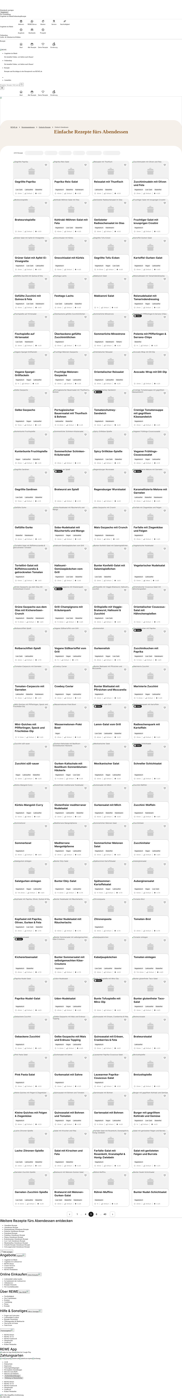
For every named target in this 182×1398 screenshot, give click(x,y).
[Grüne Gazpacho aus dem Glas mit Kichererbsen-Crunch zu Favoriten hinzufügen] (45, 590)
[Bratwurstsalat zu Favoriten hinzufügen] (164, 1019)
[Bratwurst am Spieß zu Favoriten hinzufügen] (85, 472)
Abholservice (8, 1283)
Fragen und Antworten (11, 1315)
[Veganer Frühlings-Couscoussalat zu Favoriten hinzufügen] (164, 434)
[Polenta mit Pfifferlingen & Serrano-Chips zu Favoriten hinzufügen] (164, 317)
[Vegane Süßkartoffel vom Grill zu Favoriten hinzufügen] (85, 631)
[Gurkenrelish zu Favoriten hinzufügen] (125, 631)
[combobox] (9, 85)
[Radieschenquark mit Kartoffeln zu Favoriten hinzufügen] (164, 707)
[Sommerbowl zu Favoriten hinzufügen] (45, 826)
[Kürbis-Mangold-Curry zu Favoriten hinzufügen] (45, 788)
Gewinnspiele (8, 1268)
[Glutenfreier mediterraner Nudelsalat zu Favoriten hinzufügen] (85, 788)
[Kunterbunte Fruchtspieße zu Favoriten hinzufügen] (45, 434)
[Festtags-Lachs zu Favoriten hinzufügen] (85, 279)
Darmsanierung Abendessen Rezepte (16, 1229)
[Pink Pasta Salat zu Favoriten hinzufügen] (45, 1057)
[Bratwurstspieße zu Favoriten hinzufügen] (45, 203)
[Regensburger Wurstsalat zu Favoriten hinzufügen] (125, 472)
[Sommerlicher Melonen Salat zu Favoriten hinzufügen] (125, 826)
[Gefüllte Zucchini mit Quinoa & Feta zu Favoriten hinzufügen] (45, 279)
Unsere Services (9, 1266)
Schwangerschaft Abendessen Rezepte (17, 1247)
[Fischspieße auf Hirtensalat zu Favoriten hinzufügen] (45, 317)
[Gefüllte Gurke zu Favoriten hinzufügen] (45, 510)
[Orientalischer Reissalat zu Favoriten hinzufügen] (125, 355)
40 (105, 1214)
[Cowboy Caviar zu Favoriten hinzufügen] (85, 669)
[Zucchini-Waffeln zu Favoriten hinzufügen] (164, 788)
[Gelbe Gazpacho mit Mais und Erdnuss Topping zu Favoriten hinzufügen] (85, 1019)
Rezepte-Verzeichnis (11, 1319)
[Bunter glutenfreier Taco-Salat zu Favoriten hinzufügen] (164, 981)
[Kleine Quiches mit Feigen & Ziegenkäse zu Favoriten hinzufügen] (45, 1095)
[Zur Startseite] (7, 3)
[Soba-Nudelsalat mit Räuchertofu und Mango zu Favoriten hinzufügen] (85, 510)
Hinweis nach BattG (11, 1372)
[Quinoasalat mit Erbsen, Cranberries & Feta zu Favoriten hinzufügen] (125, 1019)
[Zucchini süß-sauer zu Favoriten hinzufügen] (45, 746)
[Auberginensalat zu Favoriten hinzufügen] (164, 864)
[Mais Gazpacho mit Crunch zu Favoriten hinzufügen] (125, 510)
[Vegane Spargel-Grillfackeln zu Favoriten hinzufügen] (45, 355)
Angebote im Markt (10, 1260)
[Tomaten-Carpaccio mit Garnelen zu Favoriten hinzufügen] (45, 669)
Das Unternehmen (10, 1298)
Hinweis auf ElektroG (11, 1374)
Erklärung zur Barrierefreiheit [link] (13, 1378)
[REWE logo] (3, 50)
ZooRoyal (7, 1342)
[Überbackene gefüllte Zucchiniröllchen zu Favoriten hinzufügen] (85, 317)
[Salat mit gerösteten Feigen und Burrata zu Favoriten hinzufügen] (164, 1133)
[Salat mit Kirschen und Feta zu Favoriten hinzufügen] (85, 1133)
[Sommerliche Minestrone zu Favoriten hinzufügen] (125, 317)
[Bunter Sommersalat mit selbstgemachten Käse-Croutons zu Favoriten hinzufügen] (85, 940)
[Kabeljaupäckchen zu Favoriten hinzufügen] (125, 940)
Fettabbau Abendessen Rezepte (14, 1235)
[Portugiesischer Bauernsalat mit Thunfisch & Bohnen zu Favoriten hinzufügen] (85, 393)
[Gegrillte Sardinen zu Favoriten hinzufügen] (45, 472)
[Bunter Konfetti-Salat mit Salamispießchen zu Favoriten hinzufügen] (125, 548)
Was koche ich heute (11, 1323)
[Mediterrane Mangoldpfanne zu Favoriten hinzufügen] (85, 826)
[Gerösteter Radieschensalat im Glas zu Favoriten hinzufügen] (125, 203)
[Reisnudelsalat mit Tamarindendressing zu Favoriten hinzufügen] (164, 279)
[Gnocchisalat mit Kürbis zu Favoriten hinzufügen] (85, 241)
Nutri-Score (8, 1325)
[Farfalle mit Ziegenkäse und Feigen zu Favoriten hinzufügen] (164, 510)
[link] (93, 55)
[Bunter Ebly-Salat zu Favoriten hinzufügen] (85, 864)
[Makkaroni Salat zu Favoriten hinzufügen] (125, 279)
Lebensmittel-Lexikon (11, 1317)
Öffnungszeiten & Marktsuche (14, 1321)
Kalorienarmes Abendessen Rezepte (16, 1239)
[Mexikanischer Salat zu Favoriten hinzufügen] (125, 746)
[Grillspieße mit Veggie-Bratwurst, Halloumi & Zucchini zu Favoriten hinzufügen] (125, 590)
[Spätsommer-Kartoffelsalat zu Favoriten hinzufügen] (125, 864)
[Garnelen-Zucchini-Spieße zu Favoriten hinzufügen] (45, 1175)
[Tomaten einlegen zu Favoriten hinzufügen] (164, 940)
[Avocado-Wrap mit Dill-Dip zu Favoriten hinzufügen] (164, 355)
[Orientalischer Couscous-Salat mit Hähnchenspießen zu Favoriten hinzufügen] (164, 590)
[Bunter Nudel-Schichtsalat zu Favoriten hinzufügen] (164, 1175)
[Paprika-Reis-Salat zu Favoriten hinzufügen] (85, 165)
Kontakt (7, 1306)
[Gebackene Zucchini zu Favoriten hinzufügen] (45, 1019)
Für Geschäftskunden (11, 1287)
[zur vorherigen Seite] (69, 1214)
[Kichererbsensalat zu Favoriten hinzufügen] (45, 940)
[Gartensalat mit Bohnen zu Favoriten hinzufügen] (125, 1095)
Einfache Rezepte (45, 127)
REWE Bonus (9, 1264)
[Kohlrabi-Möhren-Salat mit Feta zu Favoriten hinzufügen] (85, 203)
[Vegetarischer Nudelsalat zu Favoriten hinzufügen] (164, 548)
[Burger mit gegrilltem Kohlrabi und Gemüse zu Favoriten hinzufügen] (164, 1095)
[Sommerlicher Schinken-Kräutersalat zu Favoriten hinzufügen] (85, 434)
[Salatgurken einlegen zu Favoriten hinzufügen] (45, 864)
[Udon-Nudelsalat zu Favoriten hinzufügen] (85, 981)
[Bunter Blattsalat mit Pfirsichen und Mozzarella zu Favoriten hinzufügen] (125, 669)
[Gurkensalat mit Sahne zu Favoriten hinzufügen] (85, 1057)
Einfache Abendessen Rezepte (14, 1231)
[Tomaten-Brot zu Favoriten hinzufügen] (164, 902)
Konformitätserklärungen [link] (12, 1376)
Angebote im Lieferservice (13, 1262)
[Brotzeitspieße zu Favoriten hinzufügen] (164, 1057)
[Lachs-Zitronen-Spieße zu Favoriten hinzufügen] (45, 1133)
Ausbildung (8, 1302)
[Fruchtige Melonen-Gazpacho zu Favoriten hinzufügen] (85, 355)
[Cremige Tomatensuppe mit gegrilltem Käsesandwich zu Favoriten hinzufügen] (164, 393)
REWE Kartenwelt (10, 1339)
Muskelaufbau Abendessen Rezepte (16, 1243)
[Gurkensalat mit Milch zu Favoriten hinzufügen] (125, 788)
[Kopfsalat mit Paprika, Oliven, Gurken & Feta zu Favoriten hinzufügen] (45, 902)
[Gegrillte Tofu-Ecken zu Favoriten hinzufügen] (125, 241)
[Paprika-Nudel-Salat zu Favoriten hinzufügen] (45, 981)
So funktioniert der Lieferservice (15, 1281)
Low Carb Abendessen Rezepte (14, 1241)
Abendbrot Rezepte (10, 1225)
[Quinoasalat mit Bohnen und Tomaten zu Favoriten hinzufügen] (85, 1095)
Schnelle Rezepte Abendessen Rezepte (17, 1245)
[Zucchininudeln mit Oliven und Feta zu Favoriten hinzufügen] (164, 165)
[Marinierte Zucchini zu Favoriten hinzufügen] (164, 669)
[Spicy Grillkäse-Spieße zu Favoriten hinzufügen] (125, 434)
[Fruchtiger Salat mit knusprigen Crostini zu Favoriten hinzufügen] (164, 203)
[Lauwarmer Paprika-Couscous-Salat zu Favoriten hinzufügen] (125, 1057)
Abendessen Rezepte (11, 1227)
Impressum (7, 1366)
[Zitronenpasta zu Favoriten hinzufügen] (125, 902)
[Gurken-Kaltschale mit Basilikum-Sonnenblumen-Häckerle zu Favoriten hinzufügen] (85, 746)
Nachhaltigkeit (9, 1296)
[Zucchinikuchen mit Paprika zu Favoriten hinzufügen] (164, 631)
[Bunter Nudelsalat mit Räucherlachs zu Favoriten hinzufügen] (85, 902)
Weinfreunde (8, 1340)
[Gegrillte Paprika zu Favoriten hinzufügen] (45, 165)
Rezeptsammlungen (28, 127)
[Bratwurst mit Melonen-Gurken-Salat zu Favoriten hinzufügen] (85, 1175)
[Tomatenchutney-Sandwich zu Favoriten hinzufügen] (125, 393)
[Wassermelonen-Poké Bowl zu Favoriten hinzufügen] (85, 707)
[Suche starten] (21, 84)
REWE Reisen (9, 1335)
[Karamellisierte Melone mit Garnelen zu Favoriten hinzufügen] (164, 472)
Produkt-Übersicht (10, 1285)
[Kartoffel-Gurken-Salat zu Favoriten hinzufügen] (164, 241)
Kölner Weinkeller (10, 1344)
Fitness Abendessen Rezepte (13, 1237)
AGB (6, 1362)
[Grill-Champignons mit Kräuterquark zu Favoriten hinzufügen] (85, 590)
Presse (6, 1304)
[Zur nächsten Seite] (112, 1214)
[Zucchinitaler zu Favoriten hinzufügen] (164, 826)
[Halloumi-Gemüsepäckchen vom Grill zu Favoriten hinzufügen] (85, 548)
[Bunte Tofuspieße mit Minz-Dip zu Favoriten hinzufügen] (125, 981)
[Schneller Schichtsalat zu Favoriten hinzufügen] (164, 746)
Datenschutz (8, 1364)
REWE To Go (9, 1337)
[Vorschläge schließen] (2, 88)
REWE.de (14, 127)
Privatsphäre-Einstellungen (13, 1370)
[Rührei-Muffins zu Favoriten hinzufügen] (125, 1175)
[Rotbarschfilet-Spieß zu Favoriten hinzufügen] (45, 631)
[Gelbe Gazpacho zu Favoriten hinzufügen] (45, 393)
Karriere (7, 1300)
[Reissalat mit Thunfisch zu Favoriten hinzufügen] (125, 165)
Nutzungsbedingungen (11, 1368)
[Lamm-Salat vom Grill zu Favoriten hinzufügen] (125, 707)
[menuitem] (21, 22)
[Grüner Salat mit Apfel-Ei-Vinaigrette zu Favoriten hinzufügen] (45, 241)
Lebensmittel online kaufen (13, 1279)
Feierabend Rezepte (10, 1233)
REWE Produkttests (11, 1269)
